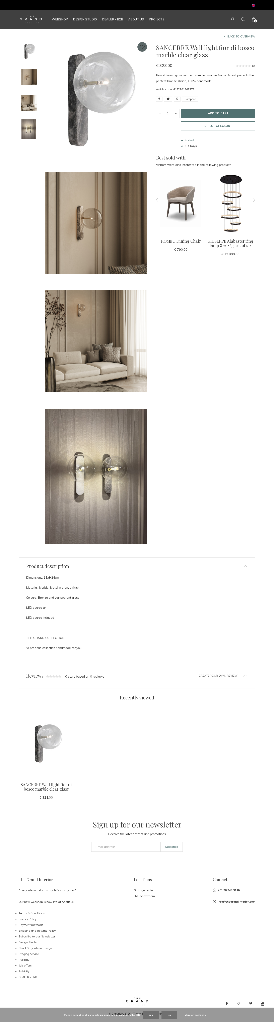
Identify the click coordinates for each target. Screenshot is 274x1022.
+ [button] (176, 113)
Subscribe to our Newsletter (37, 936)
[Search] (243, 19)
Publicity (24, 959)
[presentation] (157, 200)
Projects (156, 19)
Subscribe (171, 846)
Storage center (144, 890)
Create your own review (218, 675)
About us (136, 19)
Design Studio (85, 19)
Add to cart (218, 113)
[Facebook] (227, 1004)
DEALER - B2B (112, 19)
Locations (143, 879)
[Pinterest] (250, 1004)
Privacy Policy (28, 919)
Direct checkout (218, 126)
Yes (151, 1014)
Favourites (142, 47)
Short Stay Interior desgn (35, 948)
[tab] (137, 566)
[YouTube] (262, 1004)
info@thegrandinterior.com (236, 901)
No (169, 1014)
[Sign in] (232, 19)
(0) (253, 66)
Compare (190, 99)
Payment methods (31, 925)
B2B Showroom (144, 896)
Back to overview (241, 36)
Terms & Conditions (32, 913)
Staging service (29, 954)
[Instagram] (238, 1004)
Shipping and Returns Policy (37, 930)
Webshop (60, 19)
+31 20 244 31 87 (229, 890)
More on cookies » (195, 1014)
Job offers (25, 965)
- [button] (160, 113)
